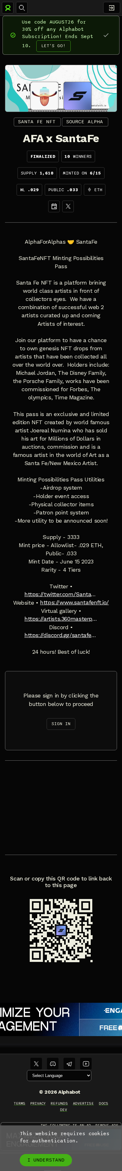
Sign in (61, 723)
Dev (63, 1109)
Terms (19, 1103)
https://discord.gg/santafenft (61, 635)
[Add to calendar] (54, 206)
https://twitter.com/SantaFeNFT (61, 594)
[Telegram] (69, 1063)
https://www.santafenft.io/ (74, 602)
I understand (45, 1160)
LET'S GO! (53, 45)
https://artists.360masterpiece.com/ (61, 619)
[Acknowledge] (106, 35)
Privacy (38, 1103)
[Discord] (52, 1063)
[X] (68, 206)
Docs (103, 1103)
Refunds (59, 1103)
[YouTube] (86, 1063)
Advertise (83, 1103)
